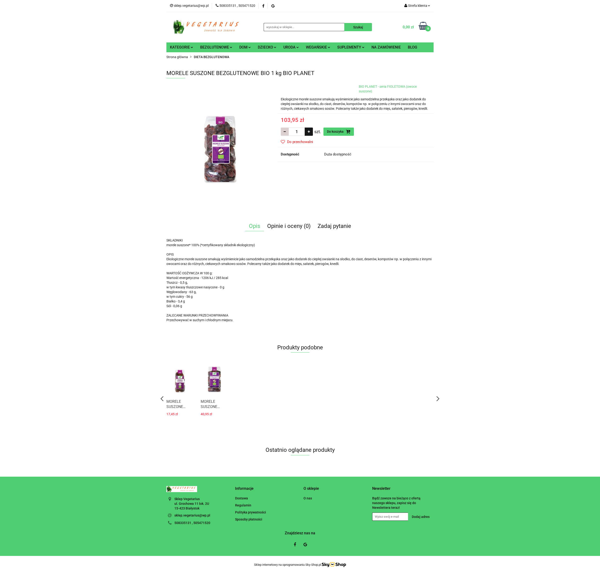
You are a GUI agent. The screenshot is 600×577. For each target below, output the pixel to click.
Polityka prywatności (250, 512)
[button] (244, 489)
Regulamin (243, 505)
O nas (308, 498)
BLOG (412, 47)
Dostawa (241, 498)
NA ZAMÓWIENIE (386, 47)
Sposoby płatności (248, 519)
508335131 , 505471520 (192, 523)
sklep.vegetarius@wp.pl (192, 515)
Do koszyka (335, 131)
